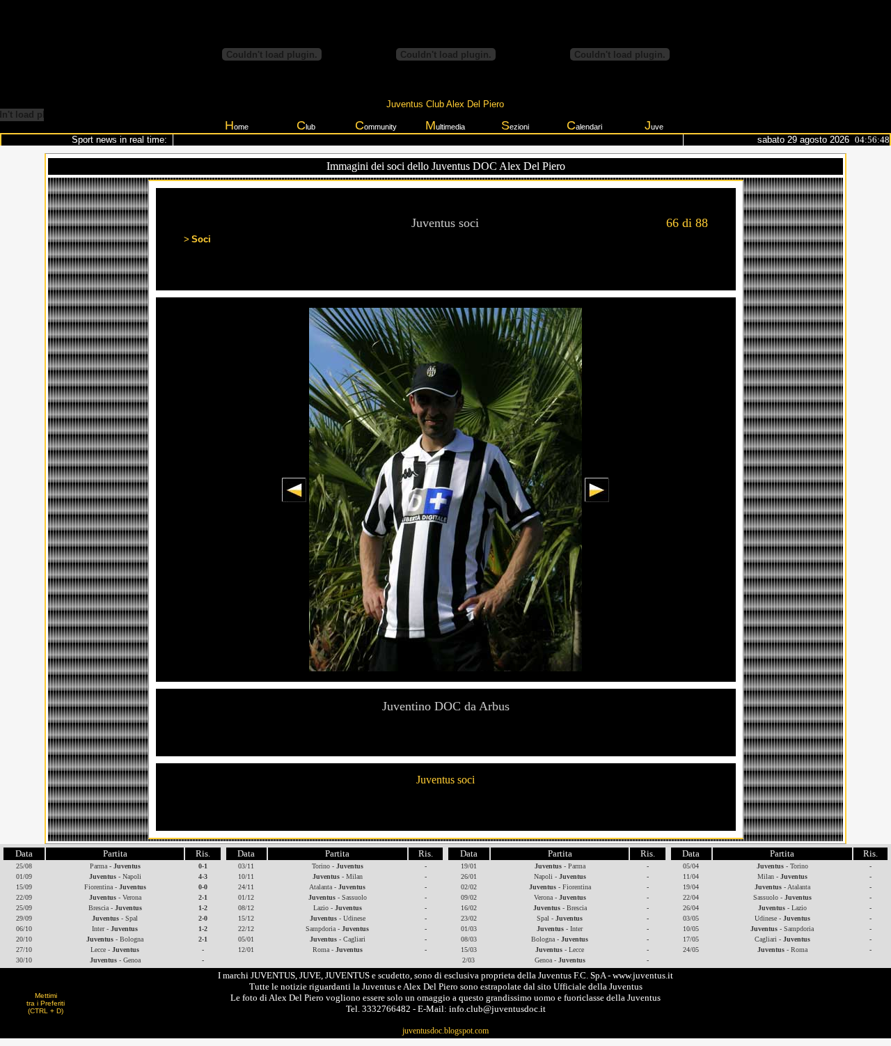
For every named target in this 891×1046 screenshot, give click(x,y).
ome (237, 125)
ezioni (515, 125)
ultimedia (445, 125)
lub (306, 125)
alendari (584, 125)
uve (654, 125)
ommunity (376, 125)
